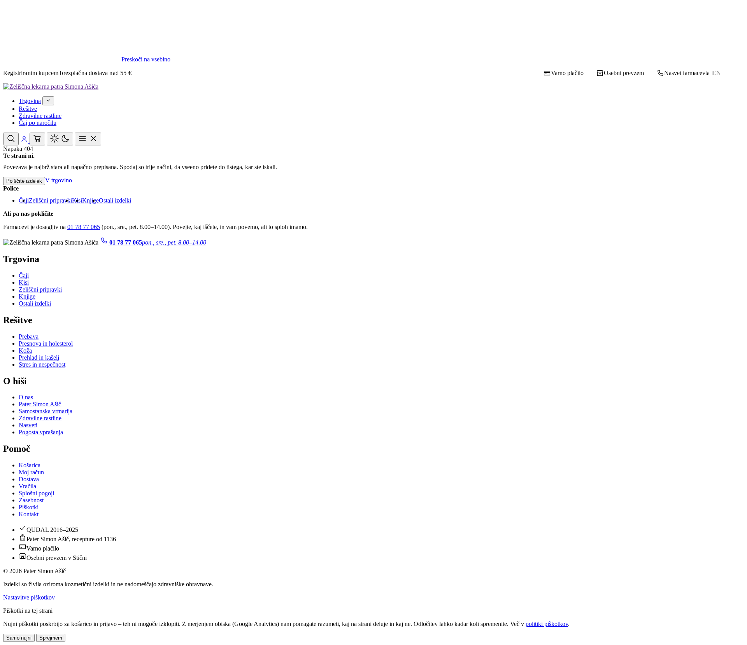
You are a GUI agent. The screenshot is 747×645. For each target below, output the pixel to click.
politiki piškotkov (547, 624)
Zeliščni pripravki (50, 200)
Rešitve (28, 108)
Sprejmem (50, 638)
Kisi (24, 282)
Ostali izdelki (115, 200)
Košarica (29, 465)
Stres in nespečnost (42, 364)
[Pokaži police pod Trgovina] (48, 100)
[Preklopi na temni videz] (60, 139)
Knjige (90, 200)
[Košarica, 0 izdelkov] (37, 139)
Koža (25, 350)
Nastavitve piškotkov (29, 597)
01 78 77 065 (83, 227)
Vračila (27, 486)
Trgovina (30, 101)
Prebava (29, 336)
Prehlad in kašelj (39, 357)
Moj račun (31, 472)
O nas (26, 397)
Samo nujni (19, 638)
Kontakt (29, 514)
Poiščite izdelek (24, 181)
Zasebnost (31, 500)
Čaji (24, 275)
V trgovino (58, 180)
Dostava (29, 479)
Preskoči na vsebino (145, 59)
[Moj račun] (25, 141)
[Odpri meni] (88, 139)
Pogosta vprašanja (41, 432)
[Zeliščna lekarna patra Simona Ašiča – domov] (50, 86)
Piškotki (29, 507)
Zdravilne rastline (40, 115)
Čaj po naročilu (37, 122)
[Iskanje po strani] (11, 139)
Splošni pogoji (36, 493)
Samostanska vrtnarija (45, 411)
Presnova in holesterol (46, 343)
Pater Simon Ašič (40, 404)
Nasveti (28, 425)
